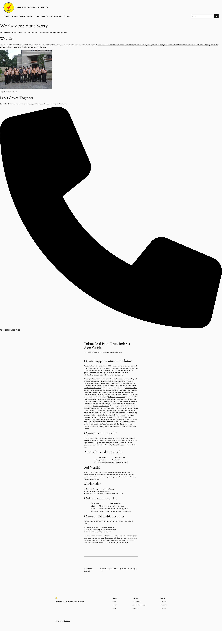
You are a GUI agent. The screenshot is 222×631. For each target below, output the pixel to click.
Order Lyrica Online (125, 426)
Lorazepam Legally (104, 403)
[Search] (216, 16)
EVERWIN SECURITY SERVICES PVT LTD (32, 7)
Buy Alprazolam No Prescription (114, 410)
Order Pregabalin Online (116, 397)
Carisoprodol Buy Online (113, 394)
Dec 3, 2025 (87, 352)
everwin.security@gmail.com (103, 352)
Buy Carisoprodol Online (92, 388)
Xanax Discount (121, 419)
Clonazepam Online (106, 417)
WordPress (67, 621)
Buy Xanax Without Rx (109, 401)
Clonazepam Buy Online (101, 406)
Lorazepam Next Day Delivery (103, 381)
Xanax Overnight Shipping (123, 415)
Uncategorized (117, 352)
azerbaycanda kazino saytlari (103, 445)
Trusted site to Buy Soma (115, 424)
